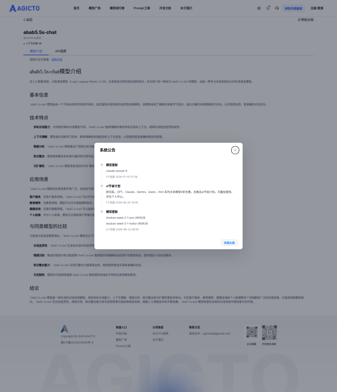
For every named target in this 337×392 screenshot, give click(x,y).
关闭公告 (229, 242)
